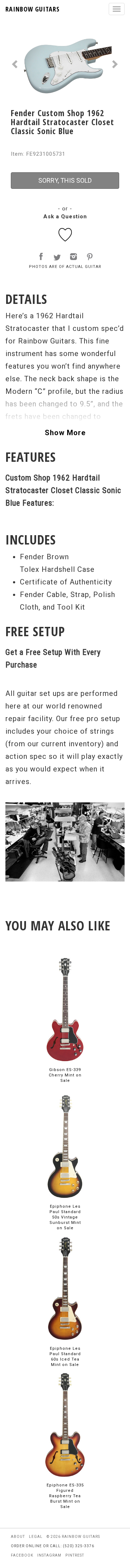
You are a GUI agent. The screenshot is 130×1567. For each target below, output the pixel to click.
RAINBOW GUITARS (32, 9)
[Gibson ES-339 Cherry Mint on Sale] (64, 1009)
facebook (22, 1555)
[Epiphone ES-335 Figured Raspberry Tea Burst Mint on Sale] (65, 1424)
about (18, 1537)
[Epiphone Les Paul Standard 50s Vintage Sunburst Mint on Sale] (65, 1145)
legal (36, 1537)
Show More (65, 432)
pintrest (74, 1555)
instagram (49, 1555)
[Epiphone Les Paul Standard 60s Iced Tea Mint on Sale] (65, 1287)
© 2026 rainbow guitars (73, 1537)
